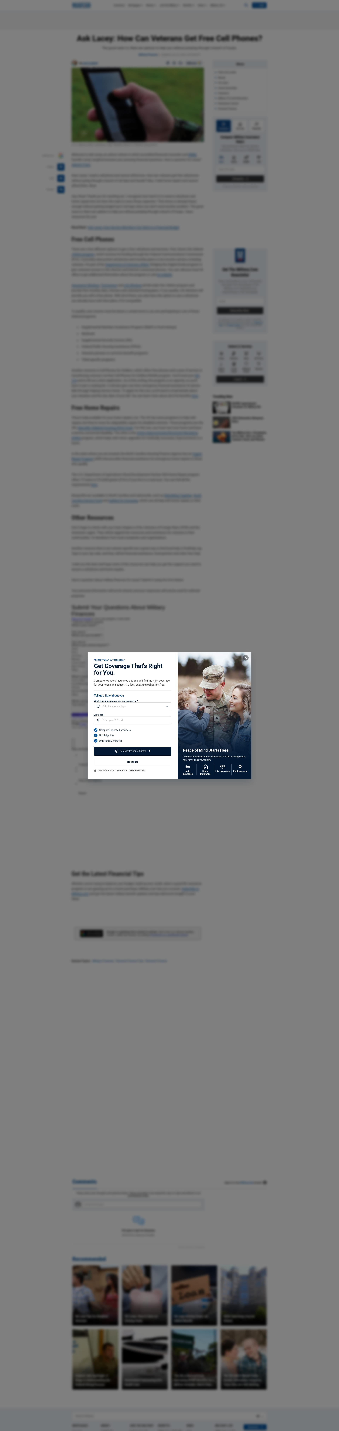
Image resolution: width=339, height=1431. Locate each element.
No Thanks (132, 761)
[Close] (246, 658)
